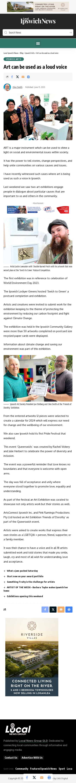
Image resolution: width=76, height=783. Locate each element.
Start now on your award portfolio (25, 576)
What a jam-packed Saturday (22, 570)
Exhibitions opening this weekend (25, 596)
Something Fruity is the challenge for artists (31, 581)
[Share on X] (17, 77)
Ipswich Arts (13, 59)
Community (21, 768)
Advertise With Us (32, 757)
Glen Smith (17, 87)
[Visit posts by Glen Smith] (7, 87)
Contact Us (11, 757)
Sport (62, 768)
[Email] (23, 77)
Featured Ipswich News (43, 768)
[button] (38, 43)
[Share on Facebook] (12, 77)
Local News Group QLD (33, 740)
